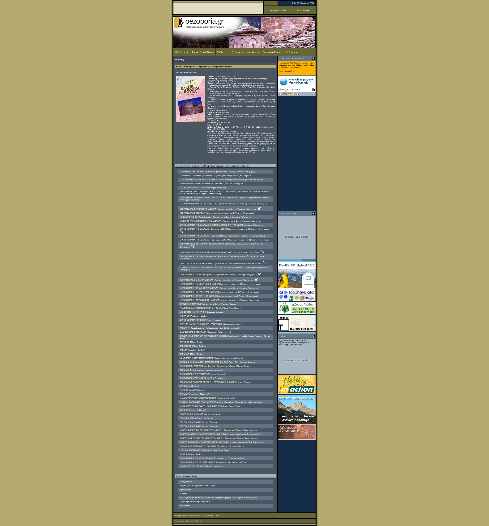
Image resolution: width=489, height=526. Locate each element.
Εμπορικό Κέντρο (272, 52)
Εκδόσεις (290, 52)
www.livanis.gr (267, 127)
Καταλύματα (253, 52)
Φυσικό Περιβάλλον (202, 52)
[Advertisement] (296, 154)
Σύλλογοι (222, 52)
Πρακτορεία (238, 52)
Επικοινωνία (303, 10)
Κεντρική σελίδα (278, 10)
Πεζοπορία (180, 52)
